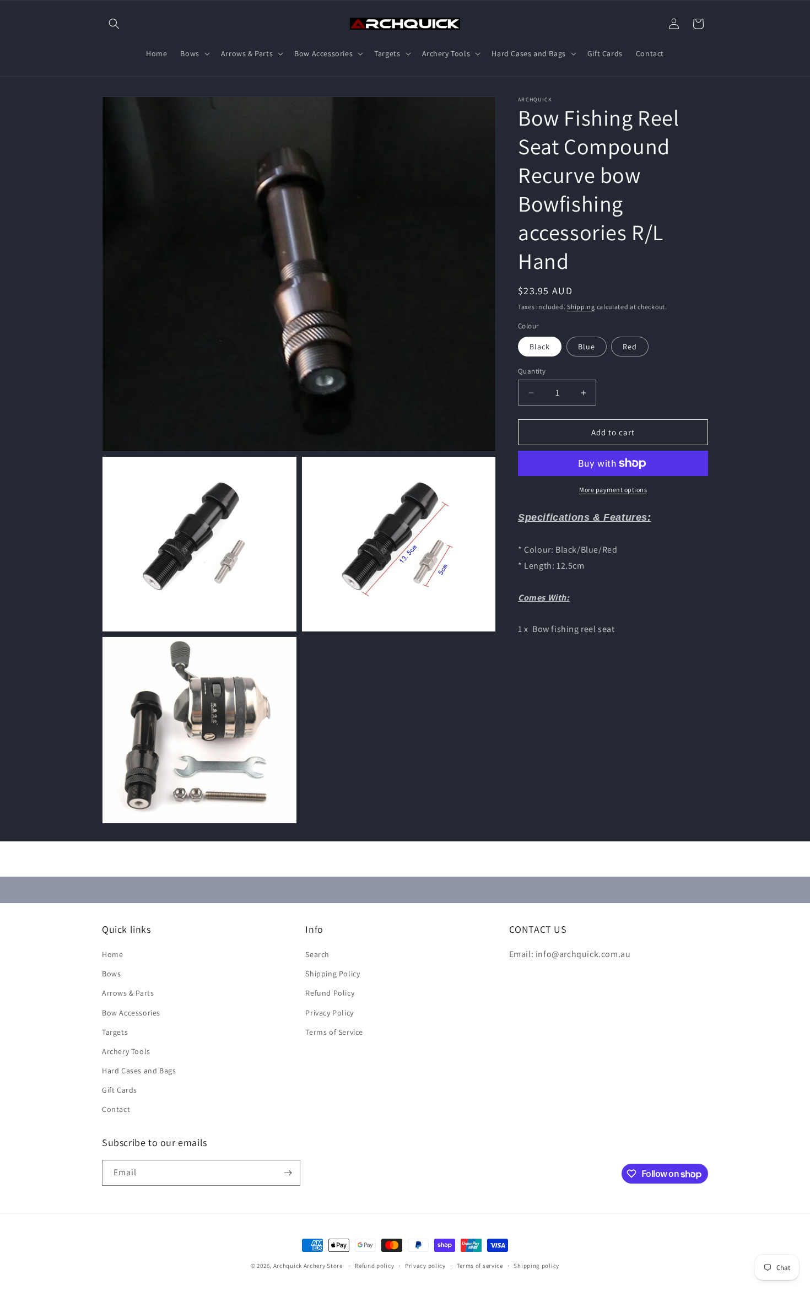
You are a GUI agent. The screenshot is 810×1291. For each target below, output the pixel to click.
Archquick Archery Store (308, 1266)
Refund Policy (329, 993)
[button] (114, 24)
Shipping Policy (332, 974)
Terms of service (480, 1266)
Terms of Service (334, 1032)
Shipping (581, 307)
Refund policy (374, 1266)
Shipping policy (536, 1266)
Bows (111, 974)
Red (630, 347)
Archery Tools (126, 1051)
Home (112, 954)
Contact (116, 1109)
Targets (115, 1032)
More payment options (613, 489)
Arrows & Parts (128, 993)
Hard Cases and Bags (139, 1071)
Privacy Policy (329, 1013)
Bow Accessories (131, 1013)
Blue (586, 347)
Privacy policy (425, 1266)
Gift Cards (119, 1090)
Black (540, 347)
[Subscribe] (288, 1173)
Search (317, 954)
